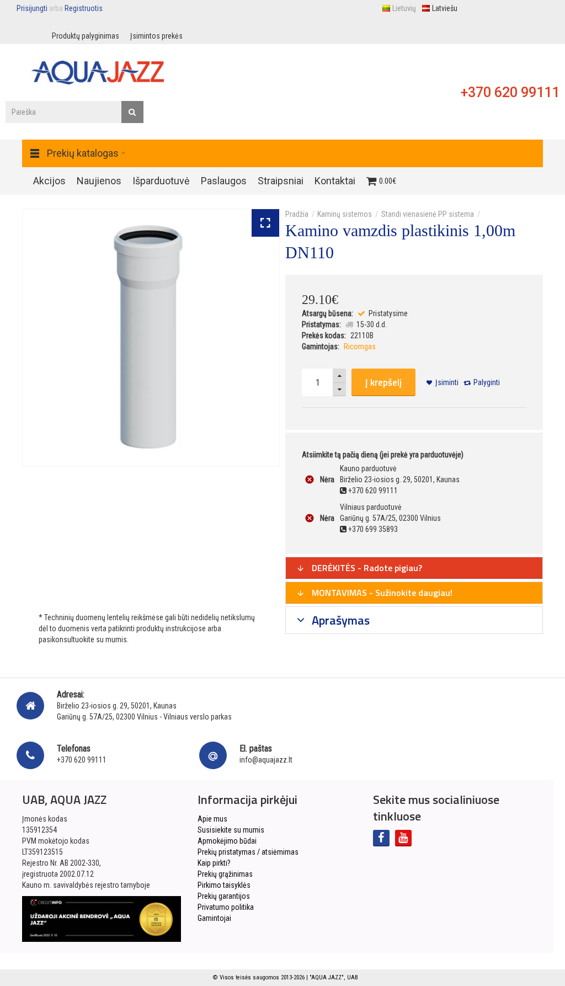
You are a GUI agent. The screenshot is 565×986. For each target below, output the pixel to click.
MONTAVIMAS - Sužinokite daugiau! (381, 592)
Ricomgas (360, 346)
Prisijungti (32, 8)
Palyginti (486, 382)
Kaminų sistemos (344, 214)
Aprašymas (339, 620)
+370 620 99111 (510, 92)
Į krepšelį (383, 382)
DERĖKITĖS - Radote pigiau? (366, 567)
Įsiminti (447, 382)
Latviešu (444, 8)
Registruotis (84, 8)
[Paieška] (132, 112)
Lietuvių (404, 8)
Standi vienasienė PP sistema (427, 214)
